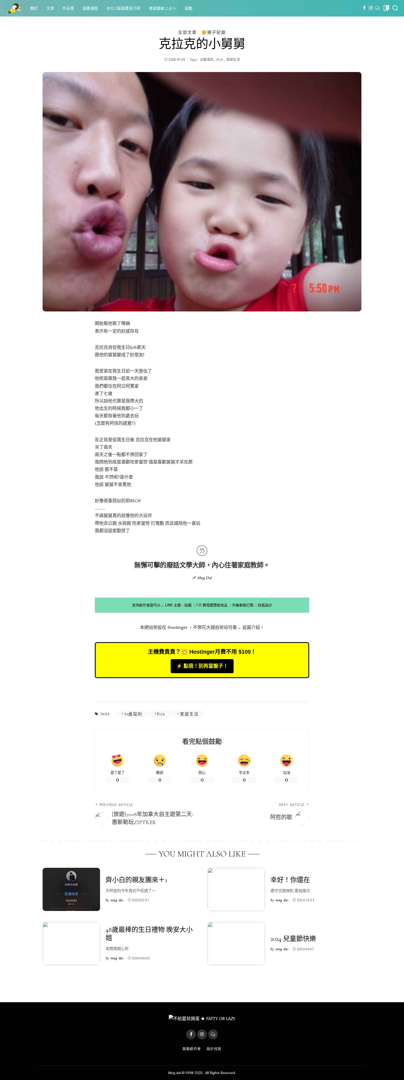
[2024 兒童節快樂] (236, 943)
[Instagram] (371, 8)
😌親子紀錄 (213, 32)
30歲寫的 (207, 59)
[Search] (395, 8)
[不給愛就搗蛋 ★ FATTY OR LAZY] (13, 8)
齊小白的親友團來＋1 (136, 880)
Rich (220, 59)
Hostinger (177, 627)
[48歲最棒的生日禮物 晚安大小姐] (71, 943)
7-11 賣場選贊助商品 (212, 605)
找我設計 (265, 605)
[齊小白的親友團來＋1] (71, 889)
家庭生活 (233, 59)
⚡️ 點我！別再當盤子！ (202, 666)
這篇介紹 (251, 627)
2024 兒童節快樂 (293, 939)
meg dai (117, 900)
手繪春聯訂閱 (242, 605)
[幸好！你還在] (236, 889)
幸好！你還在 (290, 880)
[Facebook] (364, 8)
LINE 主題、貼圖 (178, 605)
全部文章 (187, 32)
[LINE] (377, 8)
